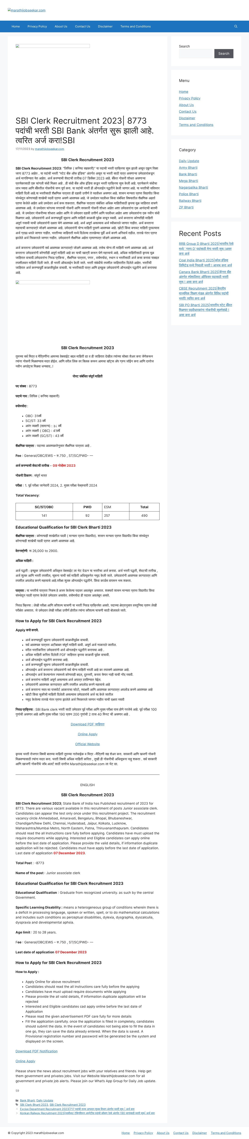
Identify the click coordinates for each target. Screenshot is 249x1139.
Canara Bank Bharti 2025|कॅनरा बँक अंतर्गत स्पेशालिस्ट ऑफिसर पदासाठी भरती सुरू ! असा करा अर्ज (205, 277)
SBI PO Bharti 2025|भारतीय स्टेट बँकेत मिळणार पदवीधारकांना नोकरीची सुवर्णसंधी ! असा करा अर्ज (205, 310)
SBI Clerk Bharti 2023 (34, 1104)
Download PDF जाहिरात (87, 724)
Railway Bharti (190, 201)
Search (184, 46)
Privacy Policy (37, 26)
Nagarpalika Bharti (193, 187)
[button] (236, 26)
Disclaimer (105, 26)
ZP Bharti (186, 207)
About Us (61, 26)
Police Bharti (189, 194)
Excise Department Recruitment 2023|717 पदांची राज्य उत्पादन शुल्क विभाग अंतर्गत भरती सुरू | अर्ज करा (77, 1109)
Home (16, 26)
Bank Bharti (27, 1100)
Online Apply (87, 734)
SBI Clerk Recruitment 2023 (68, 1104)
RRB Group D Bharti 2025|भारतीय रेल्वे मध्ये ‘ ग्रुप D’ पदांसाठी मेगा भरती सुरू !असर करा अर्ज (206, 249)
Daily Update (44, 1100)
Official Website (87, 744)
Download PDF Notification (37, 1051)
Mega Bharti (188, 181)
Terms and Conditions (135, 26)
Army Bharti (188, 168)
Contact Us (82, 26)
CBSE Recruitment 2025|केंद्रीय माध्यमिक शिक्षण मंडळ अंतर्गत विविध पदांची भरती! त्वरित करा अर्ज (204, 293)
